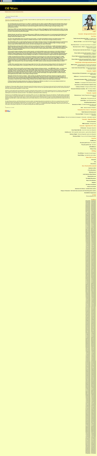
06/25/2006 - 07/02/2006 (91, 278)
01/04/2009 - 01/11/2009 (91, 406)
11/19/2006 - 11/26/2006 (91, 300)
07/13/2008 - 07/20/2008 (91, 389)
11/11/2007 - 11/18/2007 (91, 353)
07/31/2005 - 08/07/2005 (91, 228)
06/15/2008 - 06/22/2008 (91, 385)
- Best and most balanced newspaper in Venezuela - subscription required (76, 117)
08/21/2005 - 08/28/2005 (91, 231)
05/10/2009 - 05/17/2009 (91, 422)
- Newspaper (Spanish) (88, 127)
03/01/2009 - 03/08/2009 (91, 414)
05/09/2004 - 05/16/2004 (91, 207)
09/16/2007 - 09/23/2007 (91, 345)
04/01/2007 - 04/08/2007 (91, 319)
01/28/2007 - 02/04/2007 (91, 311)
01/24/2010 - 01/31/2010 (91, 441)
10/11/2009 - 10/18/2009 (91, 433)
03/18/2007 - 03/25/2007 (91, 317)
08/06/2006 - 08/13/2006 (91, 284)
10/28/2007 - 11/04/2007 (91, 351)
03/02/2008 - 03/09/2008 (91, 370)
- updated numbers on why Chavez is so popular (84, 47)
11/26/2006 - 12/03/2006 (91, 301)
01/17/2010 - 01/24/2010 (91, 440)
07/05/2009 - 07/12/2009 (91, 424)
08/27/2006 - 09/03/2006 (91, 287)
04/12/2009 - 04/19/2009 (91, 419)
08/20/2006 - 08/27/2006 (91, 286)
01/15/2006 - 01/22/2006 (91, 253)
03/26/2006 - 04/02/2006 (91, 264)
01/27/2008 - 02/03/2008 (91, 365)
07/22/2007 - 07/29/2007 (91, 336)
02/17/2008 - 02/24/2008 (91, 368)
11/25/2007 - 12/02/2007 (91, 355)
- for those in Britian (83, 88)
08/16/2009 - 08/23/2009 (91, 428)
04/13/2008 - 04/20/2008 (91, 376)
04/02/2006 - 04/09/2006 (91, 265)
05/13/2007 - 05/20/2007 (91, 325)
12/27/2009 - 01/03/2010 (91, 437)
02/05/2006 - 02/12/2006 (91, 256)
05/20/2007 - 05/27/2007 (91, 327)
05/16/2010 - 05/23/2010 (91, 451)
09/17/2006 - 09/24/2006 (91, 290)
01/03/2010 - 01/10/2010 (91, 438)
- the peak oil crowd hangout (87, 153)
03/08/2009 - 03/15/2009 (91, 415)
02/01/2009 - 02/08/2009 (91, 410)
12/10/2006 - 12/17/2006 (91, 303)
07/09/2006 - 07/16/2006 (91, 280)
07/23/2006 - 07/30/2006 (91, 282)
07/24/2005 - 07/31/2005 (91, 227)
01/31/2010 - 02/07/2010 (91, 442)
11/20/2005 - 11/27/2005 (91, 245)
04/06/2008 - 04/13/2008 (91, 375)
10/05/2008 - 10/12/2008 (91, 396)
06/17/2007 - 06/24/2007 (91, 331)
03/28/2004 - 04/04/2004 (91, 201)
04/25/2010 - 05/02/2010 (91, 449)
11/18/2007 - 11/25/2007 (91, 354)
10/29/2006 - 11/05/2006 (91, 297)
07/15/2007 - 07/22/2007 (91, 335)
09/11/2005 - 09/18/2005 (91, 234)
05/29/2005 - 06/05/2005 (91, 218)
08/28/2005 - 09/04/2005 (91, 232)
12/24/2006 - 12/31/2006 (91, 305)
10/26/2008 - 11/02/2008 (91, 398)
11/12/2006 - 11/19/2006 (91, 299)
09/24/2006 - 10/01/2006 (91, 292)
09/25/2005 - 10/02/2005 (91, 236)
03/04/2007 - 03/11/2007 (91, 315)
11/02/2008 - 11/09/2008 (91, 399)
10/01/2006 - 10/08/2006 (91, 293)
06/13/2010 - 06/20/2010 (91, 452)
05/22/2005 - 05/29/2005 (91, 217)
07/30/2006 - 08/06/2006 (91, 283)
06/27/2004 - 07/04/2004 (91, 211)
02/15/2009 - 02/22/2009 (91, 411)
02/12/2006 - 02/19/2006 (91, 258)
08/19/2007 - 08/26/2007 (91, 340)
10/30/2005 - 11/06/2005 (91, 242)
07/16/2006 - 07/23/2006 (91, 281)
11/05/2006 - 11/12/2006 (91, 298)
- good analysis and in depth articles (84, 74)
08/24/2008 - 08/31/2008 (91, 391)
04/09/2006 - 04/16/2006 (91, 266)
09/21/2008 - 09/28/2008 (91, 393)
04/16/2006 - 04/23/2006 (91, 267)
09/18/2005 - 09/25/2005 (91, 235)
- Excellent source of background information (85, 80)
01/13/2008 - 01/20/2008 (91, 363)
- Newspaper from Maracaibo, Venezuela (86, 114)
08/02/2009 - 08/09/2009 (91, 426)
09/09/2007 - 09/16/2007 (91, 344)
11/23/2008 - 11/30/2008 (91, 401)
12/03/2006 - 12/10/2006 (91, 302)
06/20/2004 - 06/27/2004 (91, 210)
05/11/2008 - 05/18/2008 (91, 381)
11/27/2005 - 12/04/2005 (91, 246)
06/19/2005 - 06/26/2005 (91, 221)
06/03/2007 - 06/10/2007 (91, 329)
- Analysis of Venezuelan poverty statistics (85, 53)
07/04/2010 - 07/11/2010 (91, 453)
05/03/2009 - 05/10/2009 (91, 421)
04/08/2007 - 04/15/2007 (91, 320)
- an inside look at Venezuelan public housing (85, 39)
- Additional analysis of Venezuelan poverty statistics (84, 57)
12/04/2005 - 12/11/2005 (91, 247)
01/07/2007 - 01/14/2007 (91, 307)
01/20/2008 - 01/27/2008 (91, 364)
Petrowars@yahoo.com (91, 196)
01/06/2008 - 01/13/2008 (91, 362)
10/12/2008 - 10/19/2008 (91, 397)
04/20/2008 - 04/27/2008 (91, 377)
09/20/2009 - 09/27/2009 (91, 432)
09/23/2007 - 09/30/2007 (91, 346)
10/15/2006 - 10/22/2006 (91, 295)
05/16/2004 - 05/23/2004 (91, 208)
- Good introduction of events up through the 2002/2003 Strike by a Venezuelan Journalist (83, 65)
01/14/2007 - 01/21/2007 (91, 308)
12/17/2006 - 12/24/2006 (91, 304)
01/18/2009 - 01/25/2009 (91, 408)
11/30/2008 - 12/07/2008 (91, 402)
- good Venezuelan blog (88, 100)
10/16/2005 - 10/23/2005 (91, 240)
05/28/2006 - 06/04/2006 (91, 273)
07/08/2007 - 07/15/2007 (91, 334)
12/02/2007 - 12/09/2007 (91, 356)
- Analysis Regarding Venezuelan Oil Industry (85, 96)
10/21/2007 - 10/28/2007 (91, 350)
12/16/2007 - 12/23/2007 (91, 358)
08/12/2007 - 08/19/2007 (91, 339)
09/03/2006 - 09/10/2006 (91, 288)
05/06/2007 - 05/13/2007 (91, 324)
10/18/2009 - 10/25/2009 (91, 434)
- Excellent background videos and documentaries (84, 105)
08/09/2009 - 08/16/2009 (91, 427)
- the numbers (88, 142)
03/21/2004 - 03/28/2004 (91, 200)
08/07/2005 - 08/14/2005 (91, 229)
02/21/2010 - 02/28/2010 (91, 443)
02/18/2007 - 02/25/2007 (91, 314)
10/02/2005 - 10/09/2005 (91, 237)
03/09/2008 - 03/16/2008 (91, 371)
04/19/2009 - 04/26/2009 (91, 420)
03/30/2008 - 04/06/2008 (91, 374)
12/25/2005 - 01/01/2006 (91, 250)
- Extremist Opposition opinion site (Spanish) (83, 134)
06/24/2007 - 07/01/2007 (91, 332)
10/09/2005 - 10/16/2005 (91, 238)
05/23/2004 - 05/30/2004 (91, 209)
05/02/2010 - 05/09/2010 (91, 450)
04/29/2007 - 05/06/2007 (91, 323)
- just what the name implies (87, 155)
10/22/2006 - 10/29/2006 (91, 296)
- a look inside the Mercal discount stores (85, 42)
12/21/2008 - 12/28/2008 (91, 404)
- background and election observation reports (84, 68)
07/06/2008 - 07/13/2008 (91, 388)
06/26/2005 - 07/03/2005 (91, 223)
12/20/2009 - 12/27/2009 (91, 436)
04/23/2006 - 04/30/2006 (91, 268)
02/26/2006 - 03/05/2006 (91, 260)
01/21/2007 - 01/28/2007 (91, 310)
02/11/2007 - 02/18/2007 (91, 313)
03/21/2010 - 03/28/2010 (91, 444)
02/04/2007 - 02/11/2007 (91, 312)
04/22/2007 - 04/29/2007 (91, 322)
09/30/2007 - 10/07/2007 (91, 347)
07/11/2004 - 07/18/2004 (91, 212)
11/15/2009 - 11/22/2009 (91, 435)
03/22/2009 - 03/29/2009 (91, 417)
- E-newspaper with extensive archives (85, 82)
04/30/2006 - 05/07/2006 (91, 269)
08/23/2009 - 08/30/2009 (91, 429)
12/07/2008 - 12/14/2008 (91, 403)
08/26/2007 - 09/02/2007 (91, 341)
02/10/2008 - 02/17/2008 (91, 367)
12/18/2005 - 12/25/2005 (91, 249)
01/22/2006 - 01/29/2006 (91, 254)
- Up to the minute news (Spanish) (84, 130)
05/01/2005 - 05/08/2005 (91, 214)
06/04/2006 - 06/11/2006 (91, 275)
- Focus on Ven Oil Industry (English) (84, 136)
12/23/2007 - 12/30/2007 (91, 359)
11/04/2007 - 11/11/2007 (91, 352)
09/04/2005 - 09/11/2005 (91, 233)
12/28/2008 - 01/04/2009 (91, 405)
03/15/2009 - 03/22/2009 (91, 416)
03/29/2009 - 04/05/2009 (91, 418)
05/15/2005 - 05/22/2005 (91, 216)
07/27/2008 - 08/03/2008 (91, 390)
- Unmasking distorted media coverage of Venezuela (85, 77)
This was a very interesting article (12, 19)
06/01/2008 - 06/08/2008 (91, 383)
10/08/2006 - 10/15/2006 (91, 294)
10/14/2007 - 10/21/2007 (91, 349)
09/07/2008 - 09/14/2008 (91, 392)
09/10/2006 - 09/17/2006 (91, 289)
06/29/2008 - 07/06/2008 (91, 387)
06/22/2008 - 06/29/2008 (91, 386)
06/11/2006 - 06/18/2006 (91, 276)
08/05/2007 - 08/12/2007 (91, 338)
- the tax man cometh (84, 50)
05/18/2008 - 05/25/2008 (91, 382)
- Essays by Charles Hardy (86, 86)
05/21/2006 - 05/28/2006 (91, 272)
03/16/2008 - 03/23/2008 (91, 372)
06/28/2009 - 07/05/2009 (91, 423)
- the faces (88, 144)
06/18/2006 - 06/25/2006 (91, 277)
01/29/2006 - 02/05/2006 (91, 255)
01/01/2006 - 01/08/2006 (91, 251)
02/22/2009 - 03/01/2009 (91, 412)
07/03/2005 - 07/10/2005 (91, 224)
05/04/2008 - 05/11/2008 (91, 380)
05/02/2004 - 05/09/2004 (91, 206)
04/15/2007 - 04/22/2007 (91, 321)
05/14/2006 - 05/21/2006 (91, 271)
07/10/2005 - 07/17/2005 (91, 225)
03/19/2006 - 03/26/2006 (91, 263)
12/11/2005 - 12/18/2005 (91, 248)
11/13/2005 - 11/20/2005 (91, 244)
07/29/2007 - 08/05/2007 (91, 337)
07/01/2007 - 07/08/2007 (91, 333)
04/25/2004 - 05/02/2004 (91, 204)
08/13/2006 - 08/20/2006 (91, 285)
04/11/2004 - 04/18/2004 (91, 203)
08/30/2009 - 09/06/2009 (91, 431)
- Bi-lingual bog (89, 123)
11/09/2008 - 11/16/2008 (91, 400)
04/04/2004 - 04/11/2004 (91, 202)
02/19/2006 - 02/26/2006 (91, 259)
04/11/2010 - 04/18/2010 (91, 446)
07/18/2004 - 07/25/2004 (91, 213)
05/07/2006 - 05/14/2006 (91, 270)
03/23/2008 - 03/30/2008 (91, 373)
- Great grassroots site (88, 98)
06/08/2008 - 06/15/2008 (91, 384)
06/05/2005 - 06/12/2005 (91, 219)
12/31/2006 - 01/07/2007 (91, 306)
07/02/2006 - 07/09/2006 (91, 279)
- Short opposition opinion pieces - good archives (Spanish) (80, 132)
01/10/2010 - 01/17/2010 (91, 439)
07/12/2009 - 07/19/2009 (91, 425)
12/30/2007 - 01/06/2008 (91, 360)
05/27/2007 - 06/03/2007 (91, 328)
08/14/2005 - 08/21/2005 (91, 230)
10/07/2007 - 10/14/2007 (91, 348)
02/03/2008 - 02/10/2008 (91, 366)
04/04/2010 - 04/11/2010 (91, 445)
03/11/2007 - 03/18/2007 (91, 316)
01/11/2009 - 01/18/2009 (91, 407)
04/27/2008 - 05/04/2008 (91, 379)
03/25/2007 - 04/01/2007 (91, 318)
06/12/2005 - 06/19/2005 (91, 220)
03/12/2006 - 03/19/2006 (91, 262)
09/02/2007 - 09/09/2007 (91, 342)
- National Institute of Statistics (88, 107)
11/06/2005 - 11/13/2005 (91, 243)
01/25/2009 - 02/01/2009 (91, 409)
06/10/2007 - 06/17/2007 (91, 330)
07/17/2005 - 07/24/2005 (91, 226)
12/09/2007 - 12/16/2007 (91, 357)
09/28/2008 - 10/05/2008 (91, 394)
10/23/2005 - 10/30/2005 (91, 241)
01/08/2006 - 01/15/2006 (91, 252)
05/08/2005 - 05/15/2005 (91, 215)
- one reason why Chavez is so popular (83, 44)
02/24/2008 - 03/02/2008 (91, 369)
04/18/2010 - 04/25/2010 (91, 448)
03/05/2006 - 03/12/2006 (91, 261)
